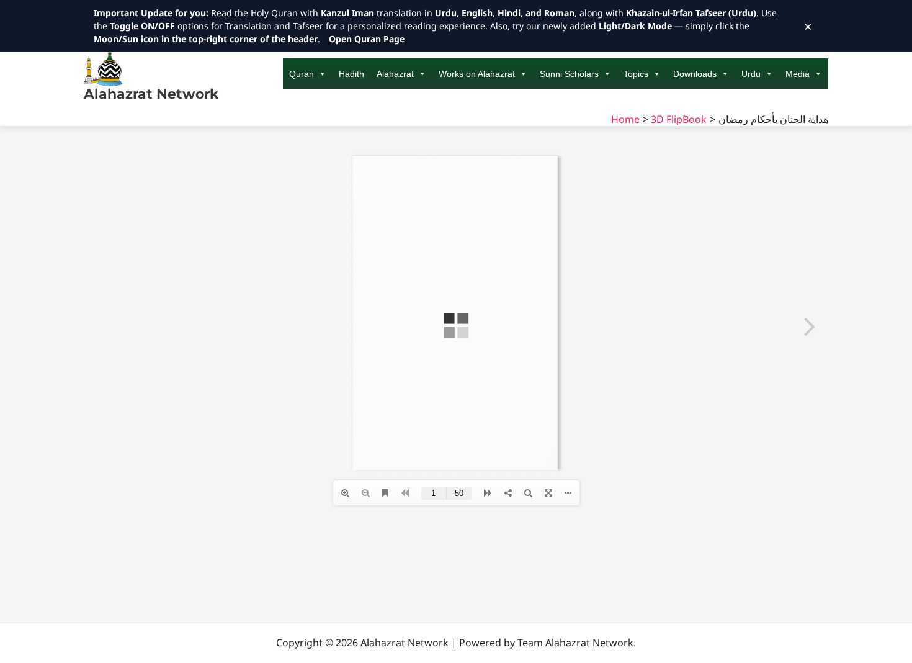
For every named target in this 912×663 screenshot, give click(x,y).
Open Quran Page (367, 39)
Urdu (751, 74)
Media (797, 74)
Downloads (695, 74)
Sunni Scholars (569, 74)
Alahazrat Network (151, 94)
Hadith (351, 74)
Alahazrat (395, 74)
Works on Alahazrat (477, 74)
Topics (636, 74)
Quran (301, 74)
